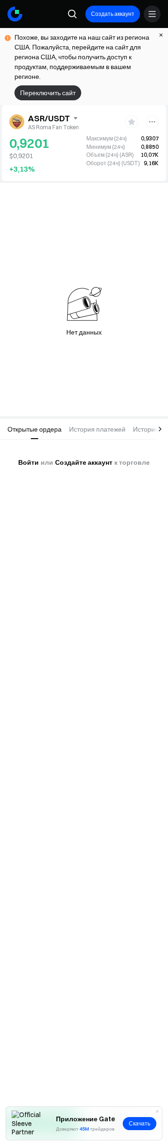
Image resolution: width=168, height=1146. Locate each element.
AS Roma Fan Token (53, 127)
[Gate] (14, 14)
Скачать (139, 1123)
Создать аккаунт (112, 13)
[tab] (34, 429)
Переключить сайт (48, 93)
